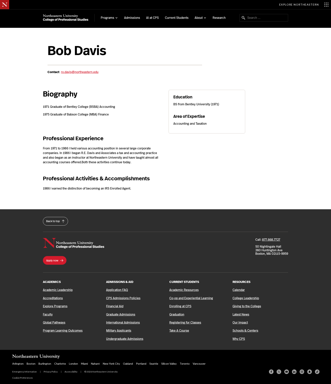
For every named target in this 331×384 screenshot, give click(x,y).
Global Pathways (54, 322)
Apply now (52, 260)
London (73, 363)
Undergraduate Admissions (124, 339)
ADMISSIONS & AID (119, 282)
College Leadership (246, 298)
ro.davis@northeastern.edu (79, 72)
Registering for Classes (185, 322)
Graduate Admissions (120, 314)
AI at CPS (152, 18)
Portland (141, 363)
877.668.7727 (271, 239)
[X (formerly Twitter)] (279, 371)
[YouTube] (286, 371)
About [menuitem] (199, 18)
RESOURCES (241, 282)
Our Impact (240, 322)
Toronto (185, 363)
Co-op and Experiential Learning (191, 298)
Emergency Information (24, 371)
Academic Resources (184, 290)
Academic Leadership (58, 290)
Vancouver (199, 363)
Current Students (176, 18)
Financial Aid (114, 306)
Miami (84, 363)
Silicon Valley (169, 363)
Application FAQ (117, 290)
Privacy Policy (51, 371)
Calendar (239, 290)
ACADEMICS (52, 282)
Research (219, 18)
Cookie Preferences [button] (22, 377)
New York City (111, 363)
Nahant (95, 363)
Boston (31, 363)
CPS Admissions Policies (123, 298)
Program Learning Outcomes (63, 330)
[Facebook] (271, 371)
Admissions (132, 18)
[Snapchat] (309, 371)
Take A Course (179, 330)
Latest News (241, 314)
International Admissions (123, 322)
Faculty (48, 314)
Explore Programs (55, 306)
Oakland (128, 363)
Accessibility (71, 371)
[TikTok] (317, 371)
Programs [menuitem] (107, 18)
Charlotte (60, 363)
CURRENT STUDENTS (184, 282)
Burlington (45, 363)
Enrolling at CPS (180, 306)
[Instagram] (302, 371)
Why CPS (239, 339)
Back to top (53, 221)
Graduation (176, 314)
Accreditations (53, 298)
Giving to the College (247, 306)
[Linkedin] (294, 371)
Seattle (153, 363)
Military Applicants (118, 330)
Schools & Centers (245, 330)
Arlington (18, 363)
